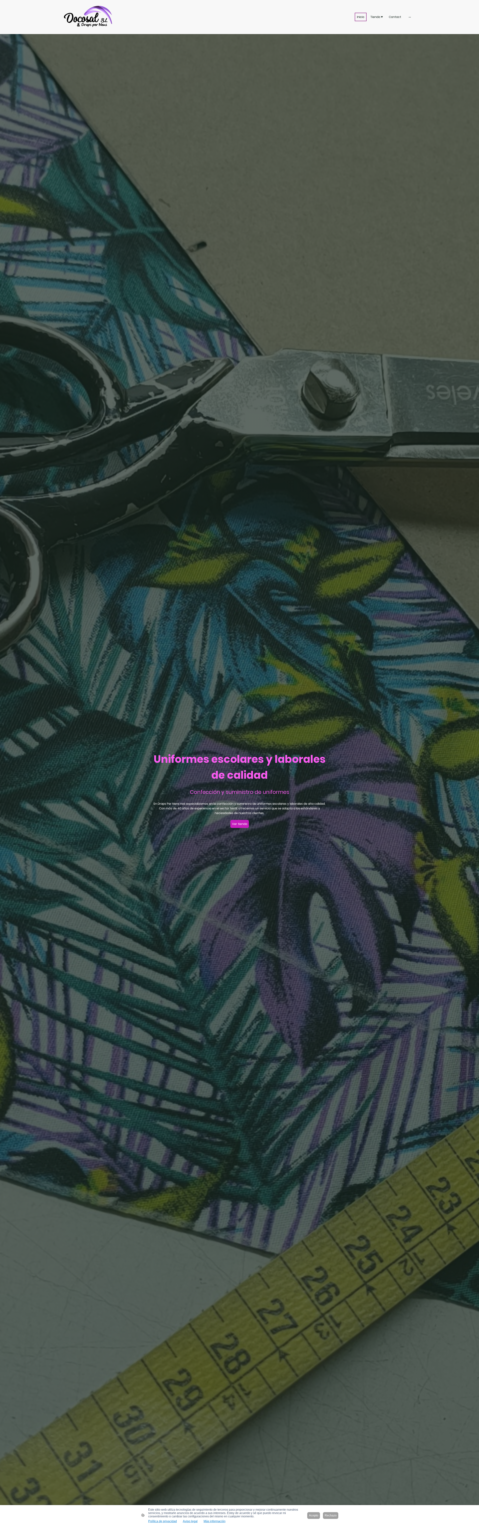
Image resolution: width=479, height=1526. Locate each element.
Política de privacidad (162, 1521)
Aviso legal (190, 1521)
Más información (214, 1521)
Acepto (313, 1515)
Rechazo (331, 1515)
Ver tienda (239, 824)
